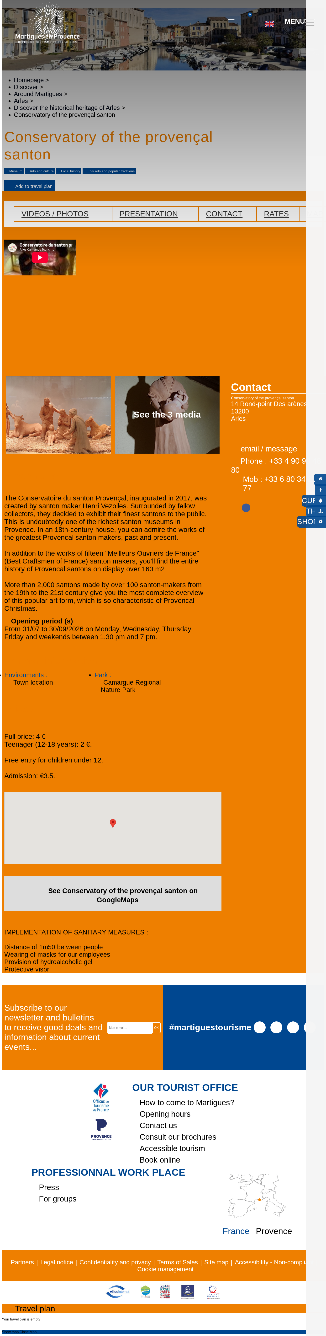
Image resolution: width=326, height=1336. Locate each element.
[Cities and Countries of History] (165, 1298)
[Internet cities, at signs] (118, 1298)
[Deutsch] (264, 42)
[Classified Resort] (145, 1298)
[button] (213, 21)
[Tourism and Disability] (188, 1298)
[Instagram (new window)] (276, 1027)
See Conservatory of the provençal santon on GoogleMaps (123, 895)
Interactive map (231, 16)
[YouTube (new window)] (293, 1027)
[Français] (285, 42)
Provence (274, 1231)
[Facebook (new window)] (259, 1027)
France (236, 1231)
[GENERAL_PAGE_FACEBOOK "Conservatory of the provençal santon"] (246, 506)
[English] (270, 21)
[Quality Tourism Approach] (213, 1298)
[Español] (275, 42)
